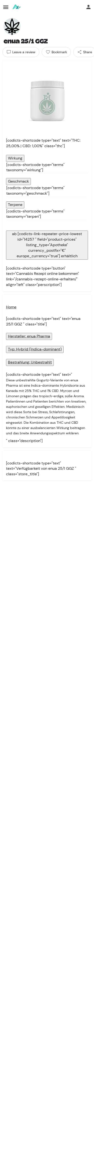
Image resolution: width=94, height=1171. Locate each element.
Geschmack (18, 181)
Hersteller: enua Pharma (29, 336)
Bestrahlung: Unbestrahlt (30, 362)
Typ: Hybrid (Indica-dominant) (35, 349)
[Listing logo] (12, 26)
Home (11, 307)
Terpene (15, 204)
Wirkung (15, 158)
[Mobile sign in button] (88, 7)
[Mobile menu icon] (5, 7)
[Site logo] (17, 7)
